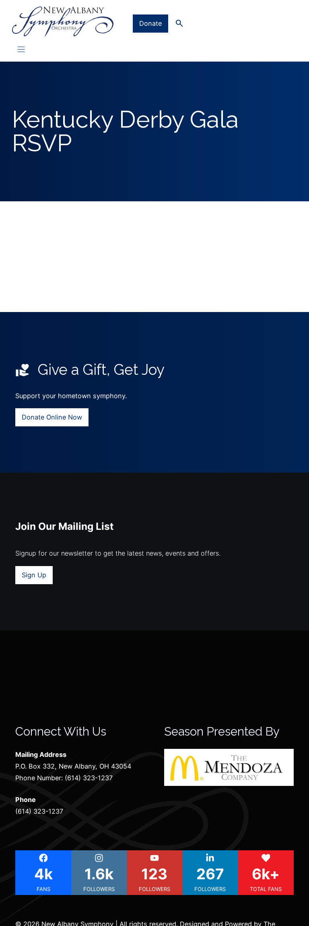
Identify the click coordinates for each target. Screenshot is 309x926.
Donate (150, 23)
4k (43, 874)
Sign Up (34, 575)
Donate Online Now (52, 417)
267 (210, 874)
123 (154, 874)
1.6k (98, 874)
